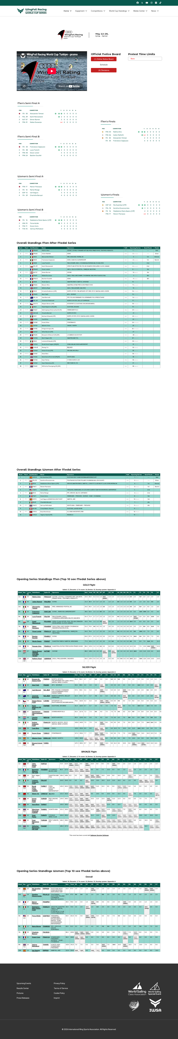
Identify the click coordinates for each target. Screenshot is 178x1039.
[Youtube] (147, 3)
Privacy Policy (59, 983)
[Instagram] (151, 3)
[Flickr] (156, 3)
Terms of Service (61, 988)
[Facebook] (138, 3)
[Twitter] (142, 3)
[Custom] (160, 3)
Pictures (20, 993)
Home (66, 11)
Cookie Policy (59, 993)
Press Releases (23, 998)
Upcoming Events (24, 983)
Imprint (57, 998)
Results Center (23, 988)
